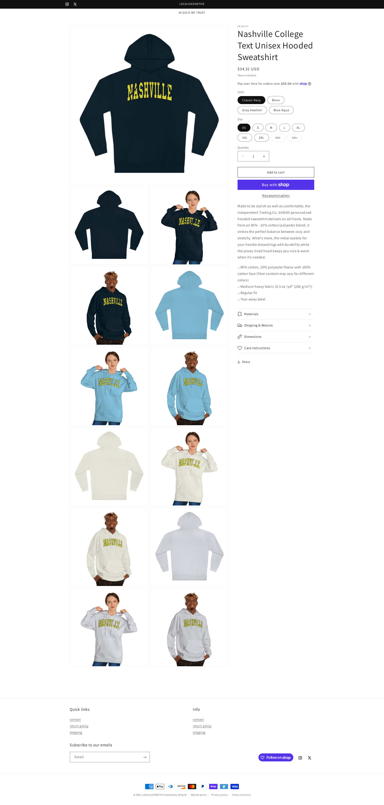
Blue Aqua (281, 110)
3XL (261, 138)
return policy (79, 726)
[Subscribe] (145, 757)
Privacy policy (219, 794)
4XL (280, 138)
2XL (245, 138)
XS (244, 128)
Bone (276, 100)
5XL (297, 138)
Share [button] (246, 362)
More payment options (276, 195)
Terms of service (241, 794)
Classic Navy (251, 100)
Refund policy (199, 794)
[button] (276, 314)
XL (298, 128)
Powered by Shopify (175, 794)
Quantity (243, 147)
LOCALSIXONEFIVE (152, 794)
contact (75, 720)
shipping (76, 732)
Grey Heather (252, 110)
